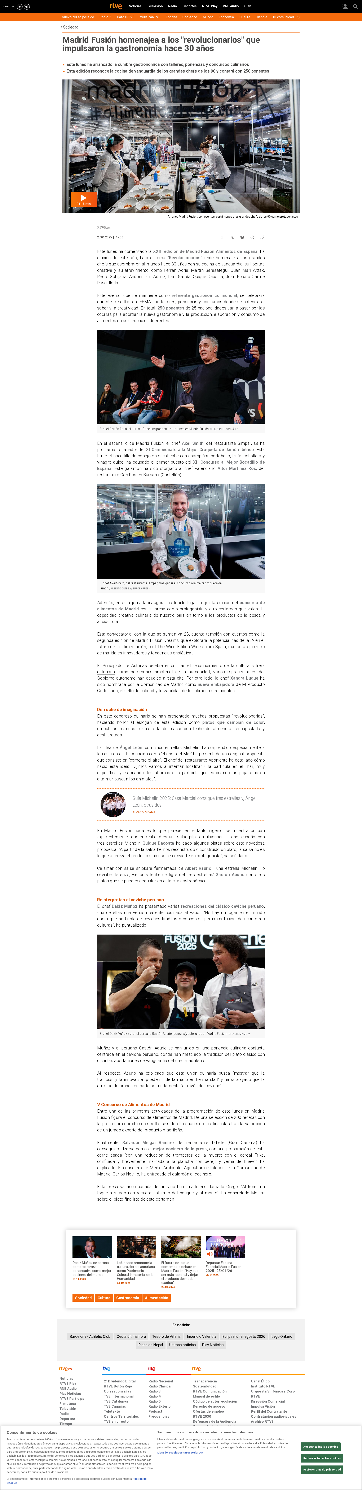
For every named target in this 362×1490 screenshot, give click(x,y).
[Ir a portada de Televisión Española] (124, 1370)
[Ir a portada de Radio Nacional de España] (168, 1370)
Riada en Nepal (150, 1345)
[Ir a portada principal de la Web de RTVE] (79, 1368)
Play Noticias (213, 1345)
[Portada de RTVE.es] (116, 6)
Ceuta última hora (131, 1336)
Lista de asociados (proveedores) (180, 1452)
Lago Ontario (282, 1336)
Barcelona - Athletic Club (90, 1336)
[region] (181, 1458)
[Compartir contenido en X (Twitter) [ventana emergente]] (232, 236)
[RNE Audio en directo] (26, 7)
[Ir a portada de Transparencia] (248, 1370)
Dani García (179, 276)
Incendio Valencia (201, 1336)
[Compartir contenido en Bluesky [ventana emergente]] (242, 236)
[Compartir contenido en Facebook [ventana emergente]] (222, 236)
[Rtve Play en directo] (19, 7)
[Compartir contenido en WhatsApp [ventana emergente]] (252, 236)
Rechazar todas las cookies (322, 1458)
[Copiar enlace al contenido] (262, 236)
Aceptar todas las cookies (320, 1446)
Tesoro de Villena (166, 1336)
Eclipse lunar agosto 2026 (243, 1336)
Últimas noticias (182, 1345)
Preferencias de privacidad (322, 1469)
